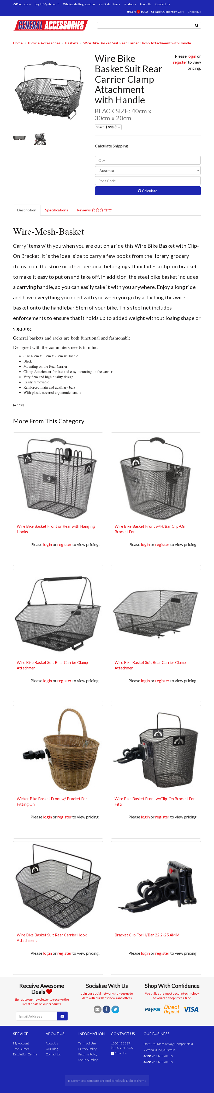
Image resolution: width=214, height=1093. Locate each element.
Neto (106, 1081)
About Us (146, 4)
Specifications (56, 210)
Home (18, 43)
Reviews (84, 210)
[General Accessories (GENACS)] (51, 24)
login (191, 56)
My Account (21, 1043)
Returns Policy (87, 1054)
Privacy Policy (87, 1049)
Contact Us (162, 4)
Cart (138, 11)
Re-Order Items (109, 4)
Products (22, 4)
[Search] (197, 25)
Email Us (120, 1053)
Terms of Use (87, 1043)
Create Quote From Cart (167, 11)
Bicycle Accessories (44, 43)
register (180, 62)
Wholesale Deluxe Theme (128, 1081)
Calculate (149, 190)
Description (26, 210)
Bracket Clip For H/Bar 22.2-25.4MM (147, 934)
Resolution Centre (25, 1054)
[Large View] (19, 138)
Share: (101, 127)
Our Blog (52, 1049)
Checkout (194, 11)
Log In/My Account (47, 4)
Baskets (72, 43)
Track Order (21, 1049)
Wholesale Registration (79, 4)
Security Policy (88, 1060)
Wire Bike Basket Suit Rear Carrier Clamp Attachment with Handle (137, 43)
